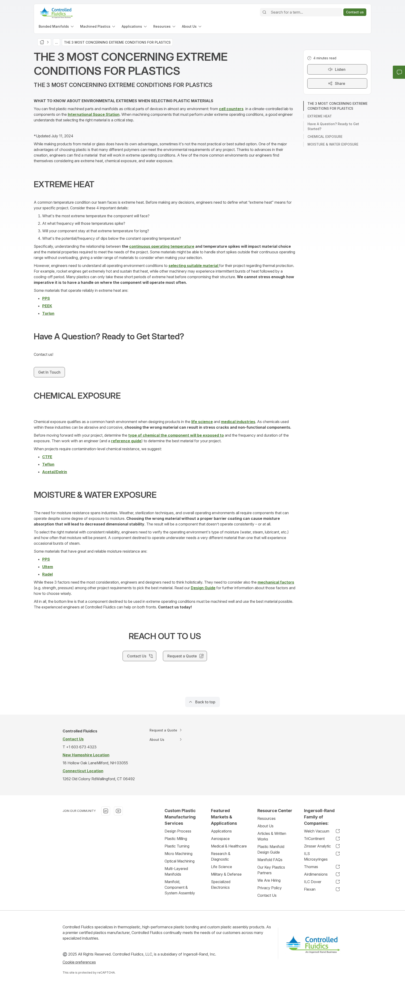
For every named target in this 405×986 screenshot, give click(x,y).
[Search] (264, 12)
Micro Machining (178, 853)
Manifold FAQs (269, 859)
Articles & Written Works (271, 836)
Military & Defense (226, 874)
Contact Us (267, 895)
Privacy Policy (269, 887)
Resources (266, 818)
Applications (221, 831)
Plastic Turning (177, 846)
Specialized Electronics (220, 884)
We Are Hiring (269, 880)
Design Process (178, 831)
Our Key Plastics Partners (271, 870)
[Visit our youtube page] (118, 810)
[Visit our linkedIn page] (105, 810)
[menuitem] (57, 26)
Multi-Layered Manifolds (176, 871)
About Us (265, 826)
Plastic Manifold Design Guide (270, 849)
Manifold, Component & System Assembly (180, 887)
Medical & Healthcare (229, 846)
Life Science (221, 866)
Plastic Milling (176, 838)
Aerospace (220, 838)
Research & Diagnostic (220, 856)
